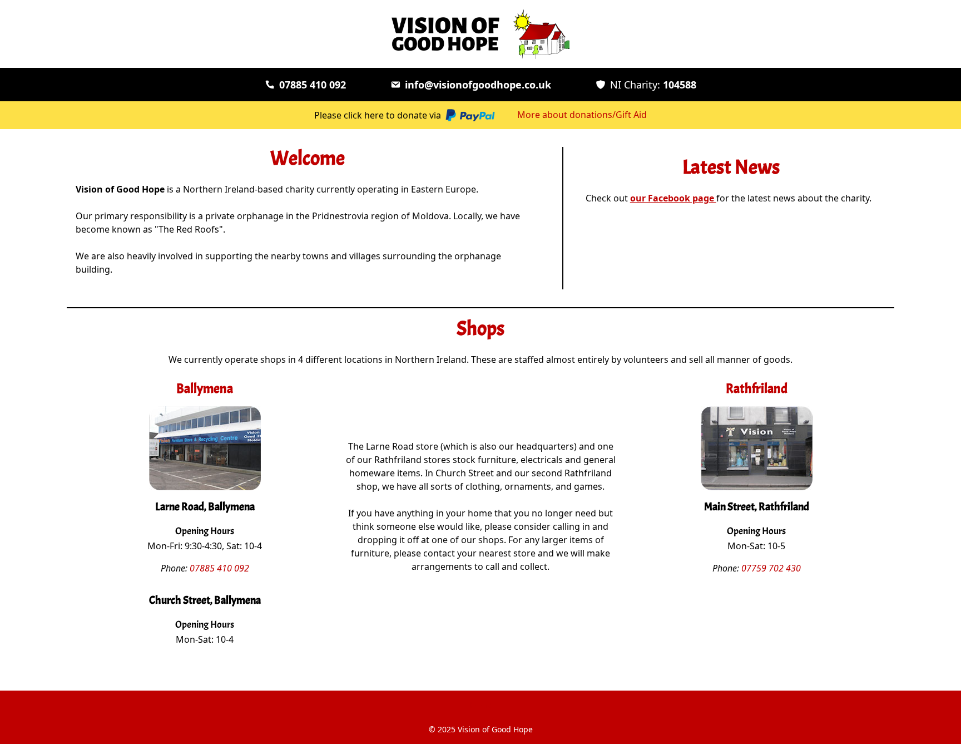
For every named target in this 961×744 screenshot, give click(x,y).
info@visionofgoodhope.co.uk (478, 84)
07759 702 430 (771, 568)
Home (481, 704)
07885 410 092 (312, 84)
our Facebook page (673, 198)
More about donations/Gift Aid (582, 115)
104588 (653, 84)
